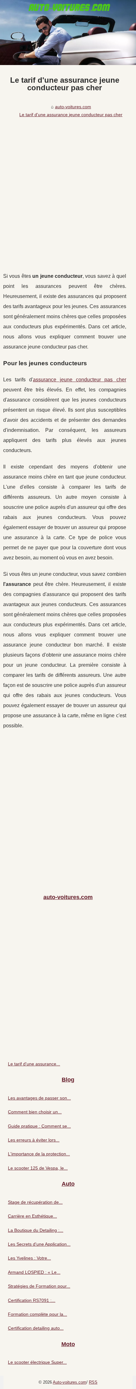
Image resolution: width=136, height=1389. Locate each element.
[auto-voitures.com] (68, 32)
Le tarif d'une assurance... (34, 1063)
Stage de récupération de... (35, 1202)
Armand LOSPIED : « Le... (34, 1272)
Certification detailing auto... (36, 1328)
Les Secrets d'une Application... (39, 1244)
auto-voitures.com (73, 106)
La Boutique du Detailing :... (35, 1230)
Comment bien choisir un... (35, 1111)
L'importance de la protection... (39, 1153)
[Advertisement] (68, 191)
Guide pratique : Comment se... (39, 1126)
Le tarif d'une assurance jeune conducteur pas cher (70, 114)
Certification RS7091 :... (31, 1300)
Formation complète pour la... (37, 1314)
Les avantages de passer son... (39, 1097)
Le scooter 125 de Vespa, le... (38, 1168)
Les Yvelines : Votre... (29, 1258)
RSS (93, 1382)
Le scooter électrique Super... (37, 1362)
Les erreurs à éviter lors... (33, 1139)
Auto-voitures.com (69, 1382)
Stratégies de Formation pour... (39, 1286)
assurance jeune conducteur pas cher (79, 379)
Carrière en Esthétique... (32, 1216)
